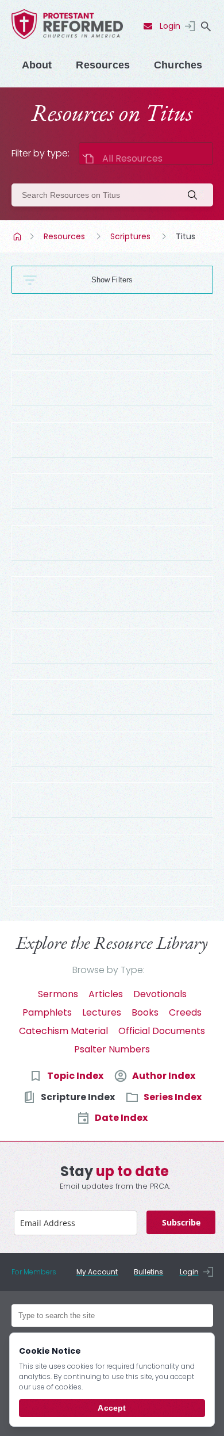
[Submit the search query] (196, 195)
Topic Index (75, 1075)
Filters (122, 279)
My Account (97, 1272)
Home (18, 236)
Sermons (58, 994)
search (206, 26)
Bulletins (148, 1272)
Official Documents (161, 1030)
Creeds (185, 1012)
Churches (178, 65)
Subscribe (181, 1222)
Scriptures (130, 236)
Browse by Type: (108, 970)
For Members (33, 1272)
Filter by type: (40, 153)
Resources (103, 65)
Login (170, 26)
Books (145, 1012)
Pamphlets (47, 1012)
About (37, 65)
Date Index (121, 1117)
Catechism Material (63, 1030)
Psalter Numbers (112, 1049)
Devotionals (160, 994)
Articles (105, 994)
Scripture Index (78, 1097)
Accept (112, 1407)
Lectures (101, 1012)
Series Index (173, 1097)
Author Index (163, 1075)
